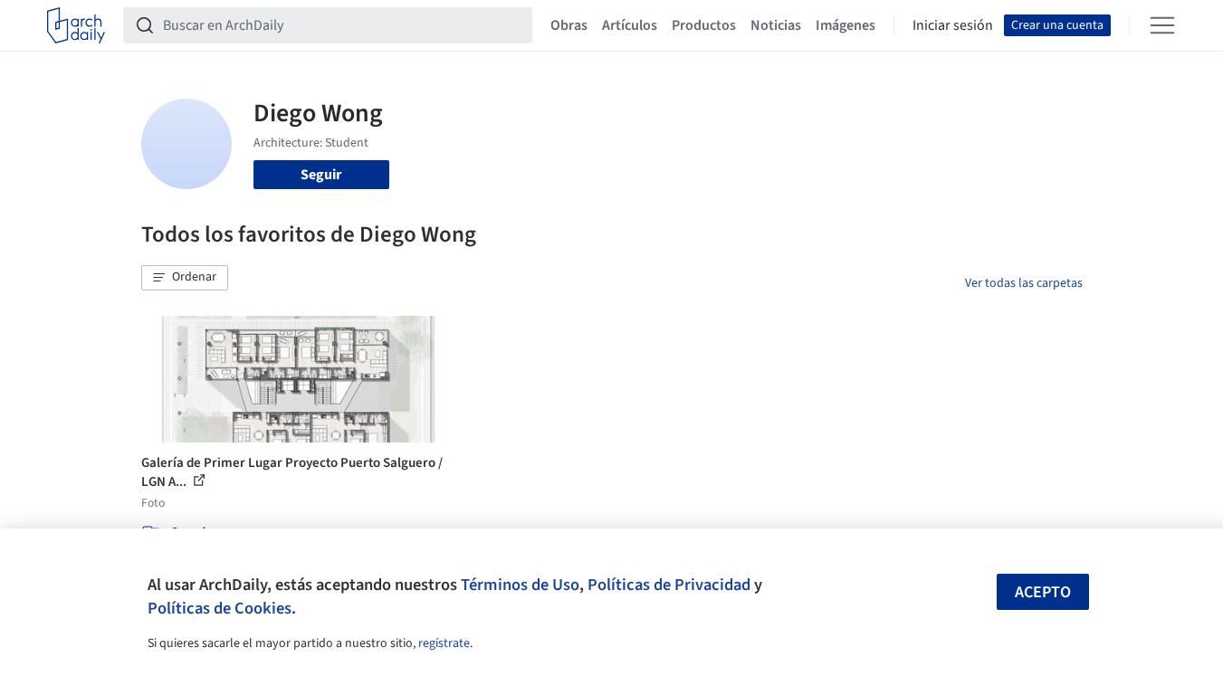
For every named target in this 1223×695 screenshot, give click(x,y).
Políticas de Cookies (219, 608)
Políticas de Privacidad (669, 584)
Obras (569, 25)
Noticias (775, 25)
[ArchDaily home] (76, 25)
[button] (184, 277)
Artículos (629, 25)
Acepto (1043, 592)
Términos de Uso (520, 584)
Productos (704, 25)
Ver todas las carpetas (1024, 283)
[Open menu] (1162, 25)
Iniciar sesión (952, 25)
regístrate (444, 643)
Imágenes (845, 25)
